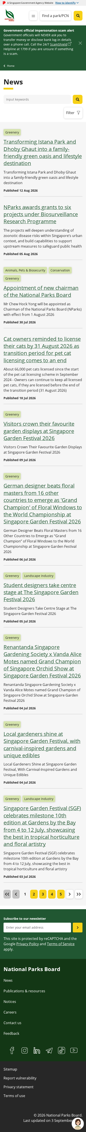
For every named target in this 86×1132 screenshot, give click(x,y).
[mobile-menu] (33, 15)
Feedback (11, 1033)
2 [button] (34, 894)
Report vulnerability (20, 1078)
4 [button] (52, 894)
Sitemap (10, 1069)
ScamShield (58, 44)
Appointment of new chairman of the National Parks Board (41, 291)
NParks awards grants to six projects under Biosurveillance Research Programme (41, 214)
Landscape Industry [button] (38, 576)
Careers (10, 1012)
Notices (10, 1001)
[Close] (80, 43)
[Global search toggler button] (78, 16)
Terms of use (14, 1095)
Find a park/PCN (55, 15)
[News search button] (77, 99)
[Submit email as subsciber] (77, 927)
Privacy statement (19, 1086)
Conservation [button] (60, 270)
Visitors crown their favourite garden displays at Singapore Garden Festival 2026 (39, 431)
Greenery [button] (12, 132)
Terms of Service (61, 943)
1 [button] (25, 894)
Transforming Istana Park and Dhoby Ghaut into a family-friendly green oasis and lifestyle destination (43, 152)
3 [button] (43, 894)
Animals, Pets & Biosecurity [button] (25, 270)
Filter (70, 112)
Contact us (12, 1022)
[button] (70, 894)
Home (11, 66)
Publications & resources (24, 991)
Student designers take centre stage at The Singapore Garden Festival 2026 (41, 592)
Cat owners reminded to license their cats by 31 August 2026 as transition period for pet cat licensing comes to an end (42, 349)
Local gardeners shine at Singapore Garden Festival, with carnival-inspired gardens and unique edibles (42, 744)
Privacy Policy (27, 943)
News (8, 980)
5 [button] (61, 894)
